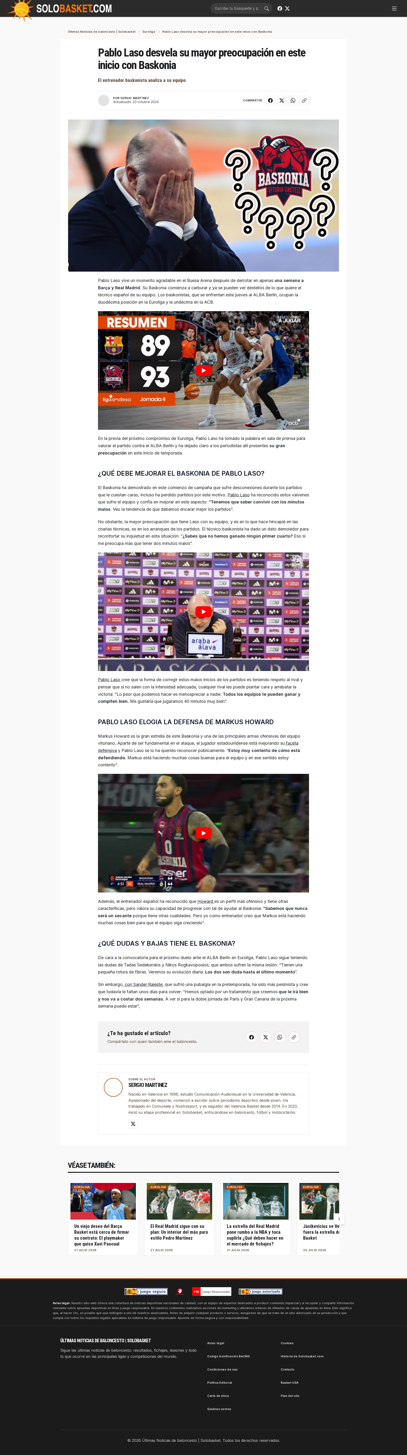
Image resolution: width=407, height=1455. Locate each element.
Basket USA (290, 1382)
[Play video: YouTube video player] (203, 370)
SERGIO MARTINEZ (134, 98)
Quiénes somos (219, 1409)
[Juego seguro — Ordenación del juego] (146, 1291)
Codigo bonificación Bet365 (228, 1356)
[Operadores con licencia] (261, 1292)
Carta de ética (218, 1396)
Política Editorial (219, 1382)
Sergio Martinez (147, 1085)
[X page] (287, 8)
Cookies (287, 1343)
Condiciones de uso (222, 1369)
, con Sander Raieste (142, 984)
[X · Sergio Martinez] (133, 1124)
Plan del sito (290, 1396)
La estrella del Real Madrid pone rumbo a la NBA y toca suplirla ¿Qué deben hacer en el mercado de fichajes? (255, 1235)
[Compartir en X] (281, 100)
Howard (205, 901)
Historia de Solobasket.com (302, 1356)
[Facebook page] (279, 8)
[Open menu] (394, 8)
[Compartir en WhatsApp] (293, 100)
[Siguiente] (339, 1219)
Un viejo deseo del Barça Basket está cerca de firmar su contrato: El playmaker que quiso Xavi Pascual (101, 1235)
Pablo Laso (239, 494)
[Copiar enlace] (304, 100)
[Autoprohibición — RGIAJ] (180, 1291)
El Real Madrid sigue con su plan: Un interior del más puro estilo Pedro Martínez (179, 1232)
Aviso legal (215, 1343)
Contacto (288, 1369)
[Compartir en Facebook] (270, 100)
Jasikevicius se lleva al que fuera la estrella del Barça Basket (330, 1232)
